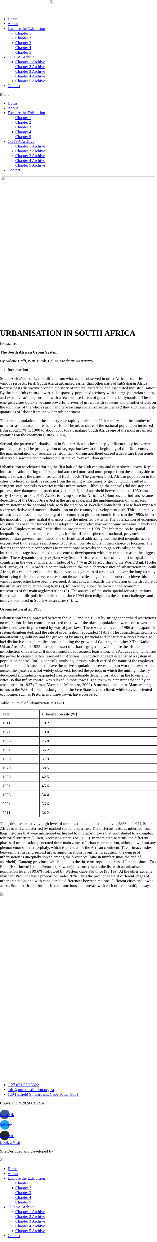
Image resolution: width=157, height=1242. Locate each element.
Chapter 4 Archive (30, 76)
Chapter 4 (23, 47)
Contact (14, 85)
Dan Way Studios (68, 1151)
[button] (78, 94)
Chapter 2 (23, 38)
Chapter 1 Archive (30, 62)
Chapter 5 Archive (30, 81)
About (13, 23)
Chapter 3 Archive (30, 71)
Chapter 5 (23, 52)
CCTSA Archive (21, 57)
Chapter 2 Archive (30, 66)
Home (12, 19)
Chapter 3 (23, 42)
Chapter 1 (23, 33)
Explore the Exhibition (26, 28)
